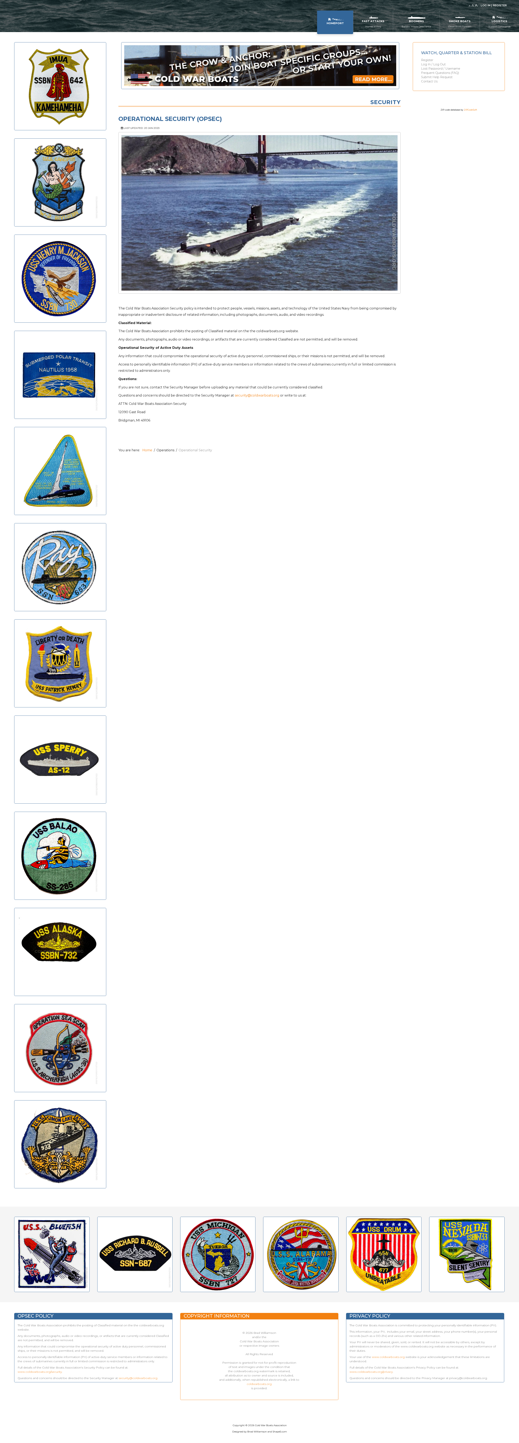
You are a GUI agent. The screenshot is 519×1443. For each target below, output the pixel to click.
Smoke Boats (460, 21)
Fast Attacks (373, 21)
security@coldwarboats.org (257, 395)
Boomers (416, 21)
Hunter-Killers (373, 26)
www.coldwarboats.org (388, 1357)
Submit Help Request (437, 77)
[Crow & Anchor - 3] (260, 68)
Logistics (499, 21)
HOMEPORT (335, 23)
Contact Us (429, 81)
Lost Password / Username (440, 68)
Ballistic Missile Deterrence (416, 26)
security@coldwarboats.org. (138, 1378)
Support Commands (499, 26)
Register (427, 60)
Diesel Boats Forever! (459, 26)
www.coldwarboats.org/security (40, 1372)
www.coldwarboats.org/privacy (371, 1372)
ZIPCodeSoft (470, 110)
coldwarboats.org (259, 1384)
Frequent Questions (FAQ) (440, 72)
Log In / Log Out (433, 64)
